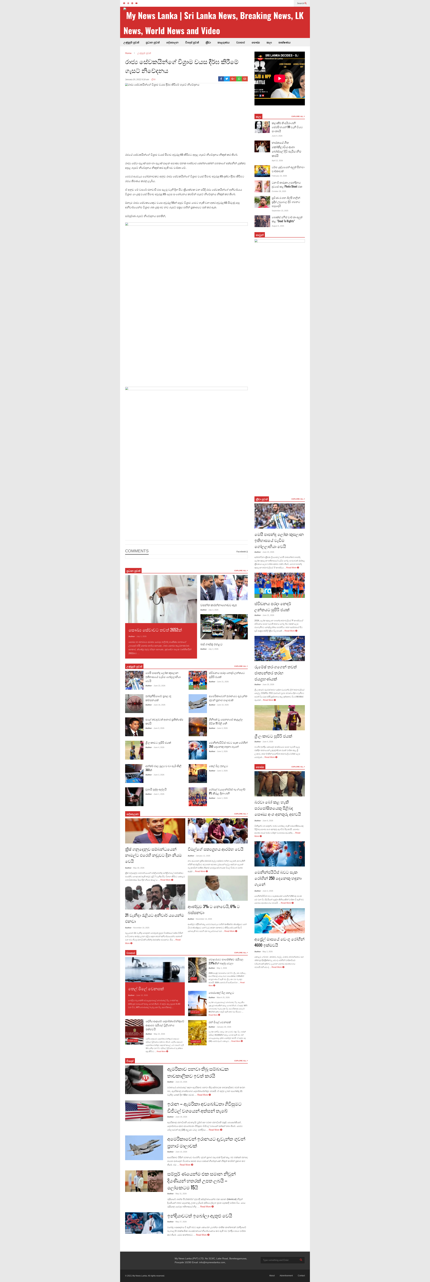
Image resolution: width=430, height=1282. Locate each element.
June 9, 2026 (277, 136)
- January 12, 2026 (202, 856)
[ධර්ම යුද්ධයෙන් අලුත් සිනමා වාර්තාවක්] (262, 171)
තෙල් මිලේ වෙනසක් (146, 988)
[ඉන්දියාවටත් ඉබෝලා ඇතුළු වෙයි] (144, 1223)
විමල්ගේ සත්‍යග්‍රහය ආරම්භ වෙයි (215, 849)
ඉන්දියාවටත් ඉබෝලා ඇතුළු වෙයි (199, 1215)
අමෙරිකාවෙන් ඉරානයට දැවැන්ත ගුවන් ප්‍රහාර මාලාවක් (228, 698)
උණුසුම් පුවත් (131, 42)
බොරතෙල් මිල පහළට (221, 993)
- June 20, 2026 (267, 684)
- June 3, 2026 (158, 775)
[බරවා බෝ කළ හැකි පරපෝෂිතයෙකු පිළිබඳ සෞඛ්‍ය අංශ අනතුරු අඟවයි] (279, 783)
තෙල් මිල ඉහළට (218, 766)
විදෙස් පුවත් (192, 42)
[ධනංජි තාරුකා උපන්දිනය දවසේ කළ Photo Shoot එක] (262, 186)
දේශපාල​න (172, 42)
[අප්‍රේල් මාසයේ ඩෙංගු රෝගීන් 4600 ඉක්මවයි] (279, 920)
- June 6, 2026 (267, 821)
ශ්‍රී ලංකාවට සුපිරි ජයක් (158, 742)
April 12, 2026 (277, 161)
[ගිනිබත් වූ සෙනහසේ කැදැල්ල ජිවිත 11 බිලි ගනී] (198, 726)
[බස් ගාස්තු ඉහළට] (224, 626)
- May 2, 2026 (267, 952)
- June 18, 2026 (180, 1117)
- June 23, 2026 (159, 686)
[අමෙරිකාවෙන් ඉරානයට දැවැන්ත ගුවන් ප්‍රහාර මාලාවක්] (198, 703)
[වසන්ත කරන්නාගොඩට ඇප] (224, 587)
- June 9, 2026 (158, 728)
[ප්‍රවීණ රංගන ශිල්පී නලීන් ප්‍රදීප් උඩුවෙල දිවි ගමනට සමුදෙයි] (262, 202)
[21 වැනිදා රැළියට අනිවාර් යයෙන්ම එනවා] (155, 897)
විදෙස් (130, 1061)
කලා (269, 42)
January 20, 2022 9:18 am (137, 79)
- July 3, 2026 (140, 636)
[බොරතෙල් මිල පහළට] (197, 1003)
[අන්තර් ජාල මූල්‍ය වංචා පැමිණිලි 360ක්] (134, 773)
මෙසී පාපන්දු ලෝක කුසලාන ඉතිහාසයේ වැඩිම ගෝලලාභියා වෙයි (163, 677)
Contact (301, 1276)
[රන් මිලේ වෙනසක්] (197, 1032)
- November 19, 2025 (140, 928)
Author (131, 636)
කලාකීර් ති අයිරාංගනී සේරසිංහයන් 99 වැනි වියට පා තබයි (287, 127)
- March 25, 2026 (223, 997)
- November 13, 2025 (203, 919)
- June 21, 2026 (222, 682)
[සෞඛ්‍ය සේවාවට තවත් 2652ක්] (161, 599)
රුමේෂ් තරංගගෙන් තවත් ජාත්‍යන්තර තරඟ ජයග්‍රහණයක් (275, 672)
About (272, 1276)
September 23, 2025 (280, 211)
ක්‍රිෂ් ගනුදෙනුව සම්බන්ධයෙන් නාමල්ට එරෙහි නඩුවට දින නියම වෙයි (153, 855)
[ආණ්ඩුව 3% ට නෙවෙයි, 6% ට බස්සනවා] (218, 888)
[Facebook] (221, 78)
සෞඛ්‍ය (260, 767)
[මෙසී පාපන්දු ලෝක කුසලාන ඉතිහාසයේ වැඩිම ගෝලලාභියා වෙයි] (134, 680)
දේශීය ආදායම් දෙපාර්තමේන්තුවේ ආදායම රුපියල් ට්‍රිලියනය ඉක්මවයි (165, 1025)
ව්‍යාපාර (240, 42)
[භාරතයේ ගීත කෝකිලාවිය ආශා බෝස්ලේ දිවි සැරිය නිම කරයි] (262, 146)
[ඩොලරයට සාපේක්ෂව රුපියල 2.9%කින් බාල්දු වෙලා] (197, 970)
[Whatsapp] (239, 78)
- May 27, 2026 (180, 1222)
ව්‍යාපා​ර (130, 953)
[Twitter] (227, 78)
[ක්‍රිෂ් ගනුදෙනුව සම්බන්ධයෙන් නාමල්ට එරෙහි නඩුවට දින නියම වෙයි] (155, 830)
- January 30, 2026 (223, 1027)
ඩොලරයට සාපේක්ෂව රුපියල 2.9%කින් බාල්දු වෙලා (226, 961)
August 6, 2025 (278, 226)
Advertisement (286, 1276)
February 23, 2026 (279, 176)
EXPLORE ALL (240, 570)
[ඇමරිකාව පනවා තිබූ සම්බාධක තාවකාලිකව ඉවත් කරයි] (144, 1079)
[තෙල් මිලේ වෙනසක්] (155, 969)
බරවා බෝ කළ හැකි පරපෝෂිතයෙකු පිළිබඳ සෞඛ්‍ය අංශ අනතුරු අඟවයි (277, 808)
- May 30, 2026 (138, 868)
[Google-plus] (233, 78)
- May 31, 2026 (180, 1194)
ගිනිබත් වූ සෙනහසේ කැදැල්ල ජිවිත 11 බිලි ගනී (226, 721)
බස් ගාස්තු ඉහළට (211, 644)
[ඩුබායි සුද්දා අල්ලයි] (134, 796)
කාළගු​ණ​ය (224, 42)
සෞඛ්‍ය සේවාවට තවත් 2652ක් (155, 629)
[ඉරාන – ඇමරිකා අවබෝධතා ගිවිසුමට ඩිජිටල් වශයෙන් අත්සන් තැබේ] (144, 1110)
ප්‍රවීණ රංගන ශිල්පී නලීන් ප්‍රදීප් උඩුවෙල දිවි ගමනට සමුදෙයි (286, 202)
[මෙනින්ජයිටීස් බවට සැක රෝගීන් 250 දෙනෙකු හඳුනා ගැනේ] (198, 750)
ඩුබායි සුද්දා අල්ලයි (156, 789)
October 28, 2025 (279, 191)
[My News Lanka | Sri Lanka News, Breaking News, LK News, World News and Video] (216, 23)
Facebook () (242, 551)
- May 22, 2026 (159, 1034)
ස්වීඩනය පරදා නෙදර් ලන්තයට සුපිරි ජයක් (272, 606)
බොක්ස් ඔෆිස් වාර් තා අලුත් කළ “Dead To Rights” (287, 219)
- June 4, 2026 (158, 747)
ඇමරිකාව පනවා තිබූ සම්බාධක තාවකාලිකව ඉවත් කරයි (198, 1072)
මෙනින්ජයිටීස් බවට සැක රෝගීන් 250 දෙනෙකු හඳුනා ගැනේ (228, 744)
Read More (145, 653)
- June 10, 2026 (222, 705)
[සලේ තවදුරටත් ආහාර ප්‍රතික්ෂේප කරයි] (134, 726)
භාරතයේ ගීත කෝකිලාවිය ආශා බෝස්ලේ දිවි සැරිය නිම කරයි (286, 149)
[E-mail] (245, 78)
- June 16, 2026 (159, 705)
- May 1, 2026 (221, 968)
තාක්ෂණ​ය (284, 42)
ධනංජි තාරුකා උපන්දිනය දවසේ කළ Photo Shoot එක (287, 184)
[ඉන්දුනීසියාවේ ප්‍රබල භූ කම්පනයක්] (134, 703)
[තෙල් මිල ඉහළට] (198, 773)
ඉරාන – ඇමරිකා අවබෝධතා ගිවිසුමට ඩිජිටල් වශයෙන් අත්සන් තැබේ (204, 1107)
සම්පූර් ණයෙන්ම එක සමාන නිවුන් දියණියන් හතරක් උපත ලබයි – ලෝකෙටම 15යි (201, 1180)
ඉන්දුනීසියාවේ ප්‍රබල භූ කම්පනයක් (158, 698)
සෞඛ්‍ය (256, 42)
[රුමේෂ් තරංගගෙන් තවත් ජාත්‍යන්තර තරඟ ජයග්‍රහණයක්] (279, 648)
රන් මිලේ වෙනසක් (220, 1022)
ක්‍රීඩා (208, 42)
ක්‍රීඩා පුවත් (262, 499)
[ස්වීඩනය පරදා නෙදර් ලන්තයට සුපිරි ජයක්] (198, 680)
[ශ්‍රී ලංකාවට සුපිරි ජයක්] (134, 750)
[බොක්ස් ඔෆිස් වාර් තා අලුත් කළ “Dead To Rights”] (262, 221)
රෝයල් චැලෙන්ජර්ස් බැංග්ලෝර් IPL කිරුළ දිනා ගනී (227, 791)
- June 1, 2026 (158, 794)
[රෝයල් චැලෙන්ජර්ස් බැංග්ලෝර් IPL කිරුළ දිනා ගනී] (198, 796)
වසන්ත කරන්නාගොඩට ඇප (218, 605)
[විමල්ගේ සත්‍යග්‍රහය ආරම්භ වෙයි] (218, 830)
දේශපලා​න (132, 814)
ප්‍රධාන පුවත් (153, 42)
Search (301, 3)
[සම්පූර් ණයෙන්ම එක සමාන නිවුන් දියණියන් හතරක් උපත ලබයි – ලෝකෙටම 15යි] (144, 1181)
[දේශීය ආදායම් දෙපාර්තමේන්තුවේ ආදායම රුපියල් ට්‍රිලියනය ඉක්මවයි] (134, 1031)
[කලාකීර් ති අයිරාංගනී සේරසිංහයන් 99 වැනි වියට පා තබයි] (262, 127)
